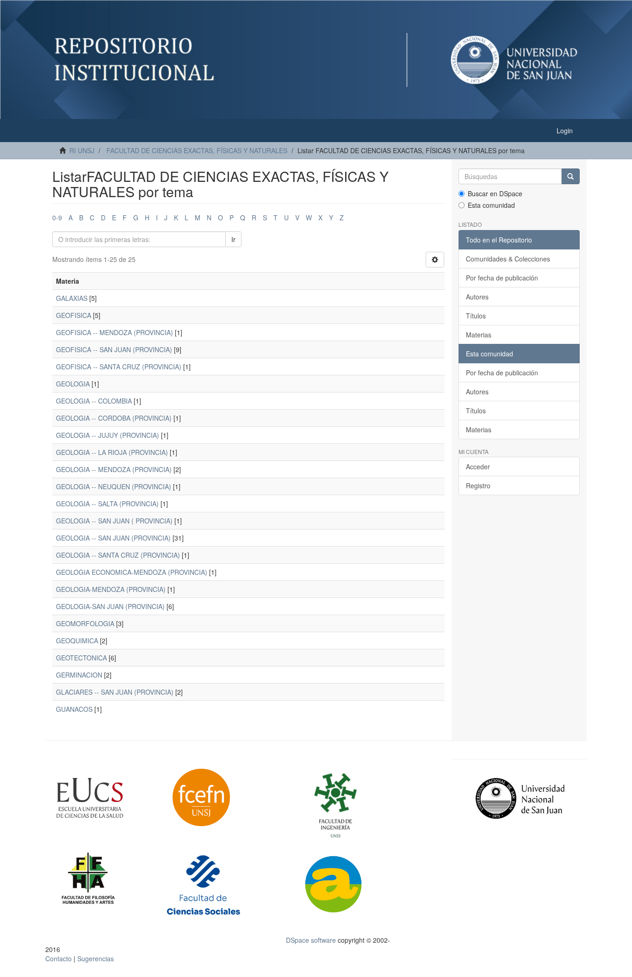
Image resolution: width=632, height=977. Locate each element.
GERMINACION (79, 674)
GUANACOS (74, 709)
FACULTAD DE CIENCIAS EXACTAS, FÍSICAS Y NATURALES (196, 150)
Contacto (58, 958)
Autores (477, 296)
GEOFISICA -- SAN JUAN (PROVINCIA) (114, 349)
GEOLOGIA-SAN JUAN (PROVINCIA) (110, 606)
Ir (233, 239)
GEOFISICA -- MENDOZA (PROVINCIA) (114, 332)
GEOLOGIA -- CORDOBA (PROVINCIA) (114, 418)
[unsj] (107, 798)
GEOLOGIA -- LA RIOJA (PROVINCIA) (112, 452)
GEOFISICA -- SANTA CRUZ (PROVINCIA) (118, 366)
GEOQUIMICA (77, 640)
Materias (478, 334)
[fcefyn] (225, 797)
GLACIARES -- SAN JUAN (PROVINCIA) (114, 692)
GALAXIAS (71, 298)
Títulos (476, 315)
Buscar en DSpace (495, 193)
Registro (478, 485)
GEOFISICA (73, 315)
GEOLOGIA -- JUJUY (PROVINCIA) (107, 435)
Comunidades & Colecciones (508, 258)
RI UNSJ (81, 150)
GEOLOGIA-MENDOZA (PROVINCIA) (111, 589)
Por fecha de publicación (502, 277)
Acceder (478, 466)
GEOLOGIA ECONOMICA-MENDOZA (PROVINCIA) (131, 572)
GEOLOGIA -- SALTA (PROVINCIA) (107, 503)
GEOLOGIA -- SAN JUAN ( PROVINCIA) (114, 520)
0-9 (57, 217)
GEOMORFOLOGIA (85, 623)
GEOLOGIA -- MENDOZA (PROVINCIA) (114, 469)
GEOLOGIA (73, 383)
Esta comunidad (491, 205)
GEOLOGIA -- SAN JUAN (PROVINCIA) (113, 537)
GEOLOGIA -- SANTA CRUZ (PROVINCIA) (118, 555)
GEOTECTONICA (81, 657)
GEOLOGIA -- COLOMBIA (94, 400)
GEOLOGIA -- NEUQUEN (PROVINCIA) (113, 486)
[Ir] (570, 176)
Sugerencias (95, 958)
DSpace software (311, 940)
